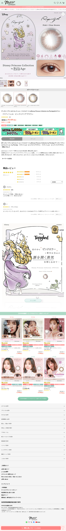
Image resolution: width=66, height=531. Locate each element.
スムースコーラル (5, 388)
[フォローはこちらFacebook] (33, 522)
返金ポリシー (4, 495)
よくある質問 (4, 471)
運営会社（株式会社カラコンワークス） (11, 497)
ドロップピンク (47, 349)
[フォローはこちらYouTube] (37, 522)
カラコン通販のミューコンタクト (7, 9)
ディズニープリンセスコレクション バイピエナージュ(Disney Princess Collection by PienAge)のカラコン (36, 9)
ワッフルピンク (4, 349)
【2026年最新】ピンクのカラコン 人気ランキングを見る (33, 398)
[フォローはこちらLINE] (26, 522)
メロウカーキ (25, 349)
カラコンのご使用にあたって (8, 474)
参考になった (59, 198)
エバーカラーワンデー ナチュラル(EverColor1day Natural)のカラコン (11, 386)
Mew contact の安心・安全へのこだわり (11, 476)
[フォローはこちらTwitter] (31, 522)
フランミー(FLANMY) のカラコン (50, 387)
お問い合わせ (4, 479)
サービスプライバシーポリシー (9, 490)
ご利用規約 (4, 487)
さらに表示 (33, 300)
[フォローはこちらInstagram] (29, 522)
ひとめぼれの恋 (26, 388)
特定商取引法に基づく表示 (8, 492)
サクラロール (47, 388)
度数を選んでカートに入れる (32, 528)
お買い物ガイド (5, 469)
